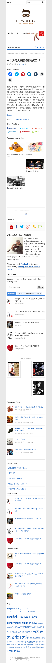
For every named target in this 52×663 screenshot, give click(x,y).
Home (9, 53)
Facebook (12, 128)
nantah (12, 616)
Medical (24, 53)
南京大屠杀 (28, 632)
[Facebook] (35, 47)
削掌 (23, 632)
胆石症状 (37, 644)
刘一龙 (9, 632)
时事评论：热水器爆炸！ (24, 594)
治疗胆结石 (13, 644)
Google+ (10, 115)
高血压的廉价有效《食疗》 (18, 468)
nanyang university (22, 622)
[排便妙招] (35, 148)
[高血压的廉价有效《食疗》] (16, 148)
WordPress (20, 660)
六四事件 (35, 627)
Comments (30, 293)
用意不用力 (21, 644)
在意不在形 (36, 638)
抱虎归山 (33, 642)
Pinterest (26, 132)
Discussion (16, 53)
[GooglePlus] (40, 47)
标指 (8, 644)
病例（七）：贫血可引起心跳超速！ (28, 539)
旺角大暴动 (40, 642)
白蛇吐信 (28, 644)
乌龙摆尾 (15, 627)
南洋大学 (22, 637)
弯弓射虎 (25, 642)
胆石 (32, 644)
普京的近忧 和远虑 (15, 478)
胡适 (23, 647)
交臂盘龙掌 (27, 627)
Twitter (25, 128)
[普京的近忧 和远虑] (35, 164)
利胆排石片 (16, 632)
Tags (39, 293)
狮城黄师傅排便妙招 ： (22, 657)
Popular (11, 293)
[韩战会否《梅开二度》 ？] (16, 181)
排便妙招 (11, 473)
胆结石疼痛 (18, 647)
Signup (40, 287)
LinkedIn (12, 132)
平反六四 (18, 642)
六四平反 (41, 627)
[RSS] (43, 47)
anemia (38, 609)
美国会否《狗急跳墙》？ (17, 489)
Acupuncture (12, 609)
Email (37, 132)
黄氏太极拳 (14, 651)
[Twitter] (37, 47)
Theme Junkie (38, 660)
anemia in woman (22, 612)
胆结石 (12, 647)
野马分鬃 (33, 647)
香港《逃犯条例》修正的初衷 (26, 450)
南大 (36, 631)
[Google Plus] (29, 227)
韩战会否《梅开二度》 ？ (17, 484)
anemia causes (11, 612)
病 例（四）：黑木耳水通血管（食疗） (29, 407)
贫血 (28, 647)
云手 (20, 627)
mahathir (31, 612)
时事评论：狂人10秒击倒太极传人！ (28, 519)
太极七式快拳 (20, 439)
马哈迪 (39, 647)
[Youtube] (13, 227)
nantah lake (28, 616)
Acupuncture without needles (27, 609)
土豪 (31, 638)
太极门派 (12, 642)
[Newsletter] (41, 227)
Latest (20, 293)
